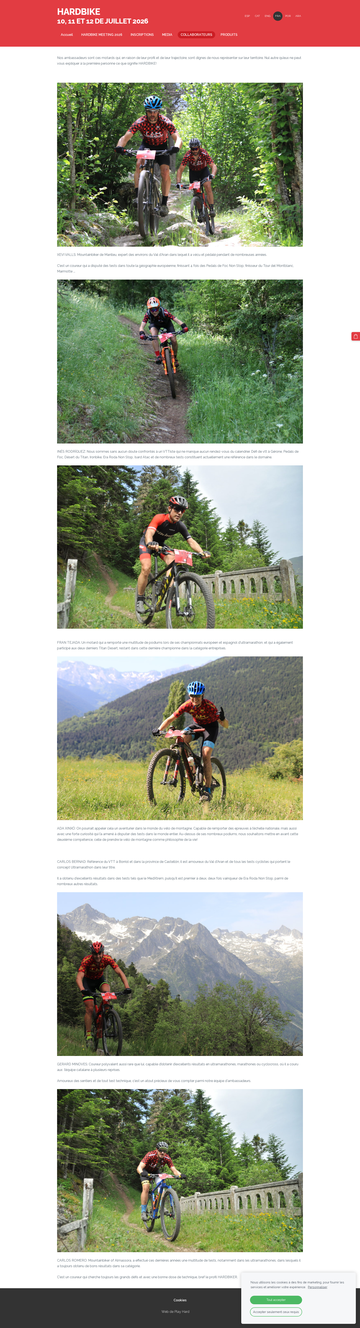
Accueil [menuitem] (67, 35)
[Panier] (355, 336)
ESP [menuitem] (247, 15)
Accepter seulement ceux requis (276, 1312)
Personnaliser (317, 1287)
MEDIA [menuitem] (167, 35)
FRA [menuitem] (278, 15)
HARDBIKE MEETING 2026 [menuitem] (101, 35)
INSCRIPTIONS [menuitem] (142, 35)
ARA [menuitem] (298, 15)
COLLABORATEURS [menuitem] (196, 35)
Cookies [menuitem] (180, 1300)
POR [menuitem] (288, 15)
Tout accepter (276, 1300)
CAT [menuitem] (257, 15)
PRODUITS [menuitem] (229, 35)
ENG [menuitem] (267, 15)
